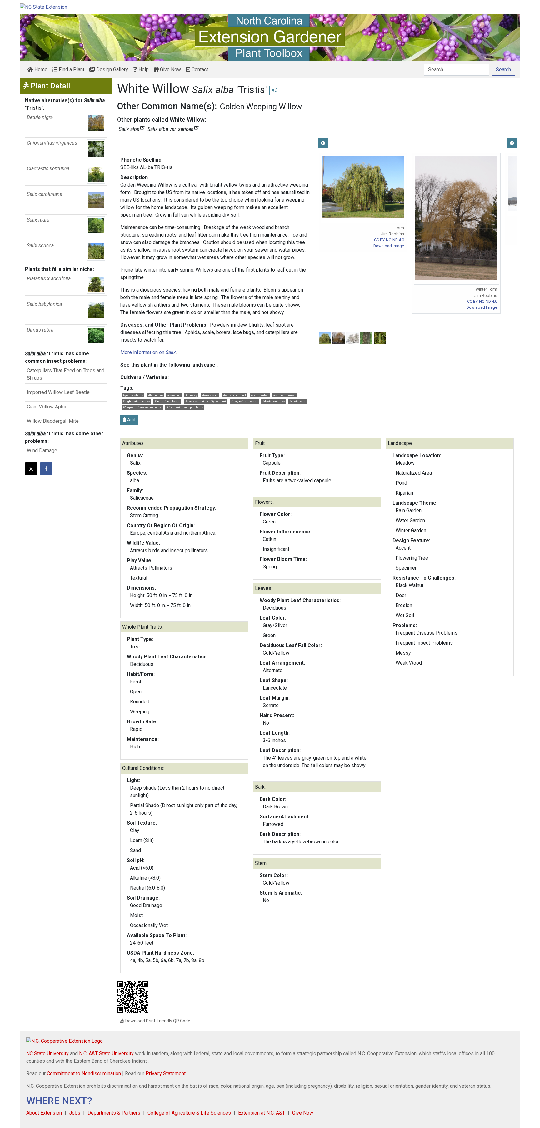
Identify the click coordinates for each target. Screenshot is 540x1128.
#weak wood (210, 395)
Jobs (74, 1113)
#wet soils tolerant (167, 401)
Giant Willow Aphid (47, 407)
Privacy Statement (166, 1073)
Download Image (388, 245)
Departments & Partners (114, 1113)
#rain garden (259, 395)
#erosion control (234, 395)
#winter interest (284, 395)
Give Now (170, 69)
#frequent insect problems (185, 407)
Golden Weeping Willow (261, 106)
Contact (199, 69)
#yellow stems (133, 395)
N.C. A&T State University (106, 1053)
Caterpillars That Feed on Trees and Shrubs (65, 374)
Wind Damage (42, 450)
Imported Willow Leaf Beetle (58, 392)
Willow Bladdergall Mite (53, 421)
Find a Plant (71, 69)
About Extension (44, 1113)
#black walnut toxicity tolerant (205, 401)
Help (143, 69)
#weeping (174, 395)
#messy (191, 395)
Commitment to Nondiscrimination (84, 1073)
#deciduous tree (273, 401)
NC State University (47, 1053)
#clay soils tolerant (244, 401)
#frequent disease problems (142, 407)
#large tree (155, 395)
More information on (148, 352)
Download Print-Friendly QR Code (157, 1020)
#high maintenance (136, 401)
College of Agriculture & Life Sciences (189, 1113)
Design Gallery (111, 69)
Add (130, 419)
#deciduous (297, 401)
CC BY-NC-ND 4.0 (389, 239)
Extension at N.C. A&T (261, 1113)
